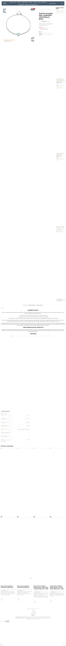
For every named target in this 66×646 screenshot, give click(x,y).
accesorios (43, 34)
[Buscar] (57, 3)
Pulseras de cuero (13, 589)
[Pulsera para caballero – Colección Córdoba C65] (8, 481)
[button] (2, 599)
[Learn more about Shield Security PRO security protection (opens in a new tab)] (1, 644)
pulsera (40, 35)
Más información (2, 621)
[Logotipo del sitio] (5, 3)
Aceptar (7, 621)
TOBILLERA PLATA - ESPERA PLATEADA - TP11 (60, 299)
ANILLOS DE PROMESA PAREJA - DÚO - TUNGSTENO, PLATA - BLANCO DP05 (60, 154)
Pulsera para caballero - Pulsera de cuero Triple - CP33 (60, 227)
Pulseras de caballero (7, 589)
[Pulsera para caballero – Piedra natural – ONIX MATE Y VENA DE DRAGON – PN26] (41, 481)
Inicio (39, 9)
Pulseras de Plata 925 (48, 9)
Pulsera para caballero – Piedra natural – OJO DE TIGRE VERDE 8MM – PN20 (57, 587)
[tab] (25, 305)
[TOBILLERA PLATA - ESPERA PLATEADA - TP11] (60, 264)
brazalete (47, 34)
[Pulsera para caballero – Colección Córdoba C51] (25, 481)
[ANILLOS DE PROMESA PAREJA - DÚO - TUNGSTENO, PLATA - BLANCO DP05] (60, 118)
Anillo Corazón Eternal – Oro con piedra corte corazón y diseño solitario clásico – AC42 (60, 80)
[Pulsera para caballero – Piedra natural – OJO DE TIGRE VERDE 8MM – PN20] (57, 481)
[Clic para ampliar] (2, 41)
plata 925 (50, 34)
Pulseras (42, 9)
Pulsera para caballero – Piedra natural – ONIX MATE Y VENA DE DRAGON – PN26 (40, 587)
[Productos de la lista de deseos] (58, 3)
